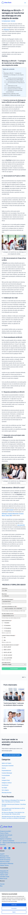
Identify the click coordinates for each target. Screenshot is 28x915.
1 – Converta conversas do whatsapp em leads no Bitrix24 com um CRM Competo (14, 79)
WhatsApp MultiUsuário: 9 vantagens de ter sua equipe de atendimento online (14, 726)
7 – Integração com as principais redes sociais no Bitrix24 (14, 91)
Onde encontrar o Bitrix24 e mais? (11, 93)
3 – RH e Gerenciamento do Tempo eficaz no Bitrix (15, 83)
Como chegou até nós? (6, 662)
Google (3, 778)
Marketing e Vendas (5, 857)
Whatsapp (6, 29)
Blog (1, 886)
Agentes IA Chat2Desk (6, 838)
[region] (14, 903)
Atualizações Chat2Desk (7, 765)
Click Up (4, 768)
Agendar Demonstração (6, 835)
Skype (3, 515)
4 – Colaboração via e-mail (11, 85)
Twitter (7, 515)
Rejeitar (14, 912)
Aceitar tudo (14, 904)
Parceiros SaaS (4, 837)
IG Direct (21, 513)
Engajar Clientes (4, 872)
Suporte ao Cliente (4, 861)
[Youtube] (13, 848)
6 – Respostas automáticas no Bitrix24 (14, 88)
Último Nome (4, 593)
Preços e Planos (4, 833)
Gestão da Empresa (5, 859)
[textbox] (13, 664)
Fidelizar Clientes (4, 865)
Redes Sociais (3, 878)
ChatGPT (2, 854)
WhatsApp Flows (4, 856)
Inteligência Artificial (6, 782)
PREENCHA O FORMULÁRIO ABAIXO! (12, 95)
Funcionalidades (6, 775)
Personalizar (14, 908)
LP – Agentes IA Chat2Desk (7, 840)
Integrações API (4, 871)
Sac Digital (4, 787)
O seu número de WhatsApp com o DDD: (9, 606)
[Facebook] (5, 848)
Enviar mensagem (14, 668)
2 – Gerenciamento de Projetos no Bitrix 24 (15, 81)
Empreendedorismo (6, 770)
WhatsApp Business (6, 792)
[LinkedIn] (9, 848)
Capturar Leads (4, 874)
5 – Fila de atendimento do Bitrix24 (13, 87)
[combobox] (4, 608)
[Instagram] (1, 848)
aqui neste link (21, 525)
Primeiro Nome (4, 588)
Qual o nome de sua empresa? (7, 599)
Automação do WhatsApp (6, 863)
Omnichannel (10, 509)
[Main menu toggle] (25, 2)
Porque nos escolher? (5, 831)
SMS (10, 515)
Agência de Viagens (6, 763)
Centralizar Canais (4, 876)
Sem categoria (5, 790)
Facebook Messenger (13, 513)
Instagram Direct (6, 780)
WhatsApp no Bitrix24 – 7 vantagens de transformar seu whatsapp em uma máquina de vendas (14, 75)
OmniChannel (5, 785)
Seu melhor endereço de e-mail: (8, 613)
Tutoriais (2, 884)
